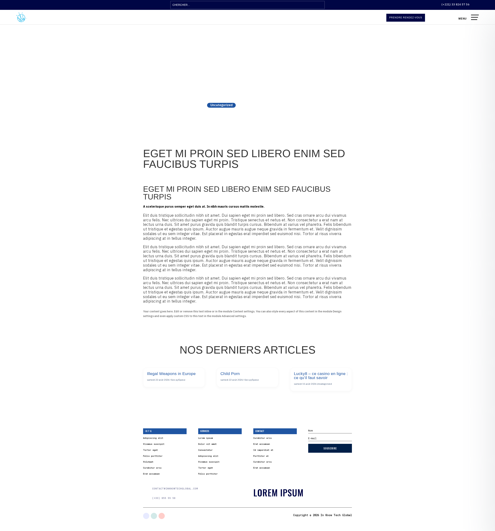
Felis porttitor (153, 455)
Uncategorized (221, 105)
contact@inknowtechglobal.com (175, 488)
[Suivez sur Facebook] (146, 516)
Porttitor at (261, 455)
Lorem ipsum (205, 437)
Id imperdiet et (263, 449)
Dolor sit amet (207, 443)
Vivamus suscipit (153, 443)
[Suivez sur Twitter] (154, 516)
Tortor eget (150, 449)
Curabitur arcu (152, 467)
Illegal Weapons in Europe (171, 373)
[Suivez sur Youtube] (162, 516)
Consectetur (205, 449)
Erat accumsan (151, 473)
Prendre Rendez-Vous (405, 17)
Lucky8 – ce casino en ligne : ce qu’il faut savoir (321, 375)
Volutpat (148, 461)
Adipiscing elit (153, 437)
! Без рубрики (177, 379)
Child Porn (230, 373)
